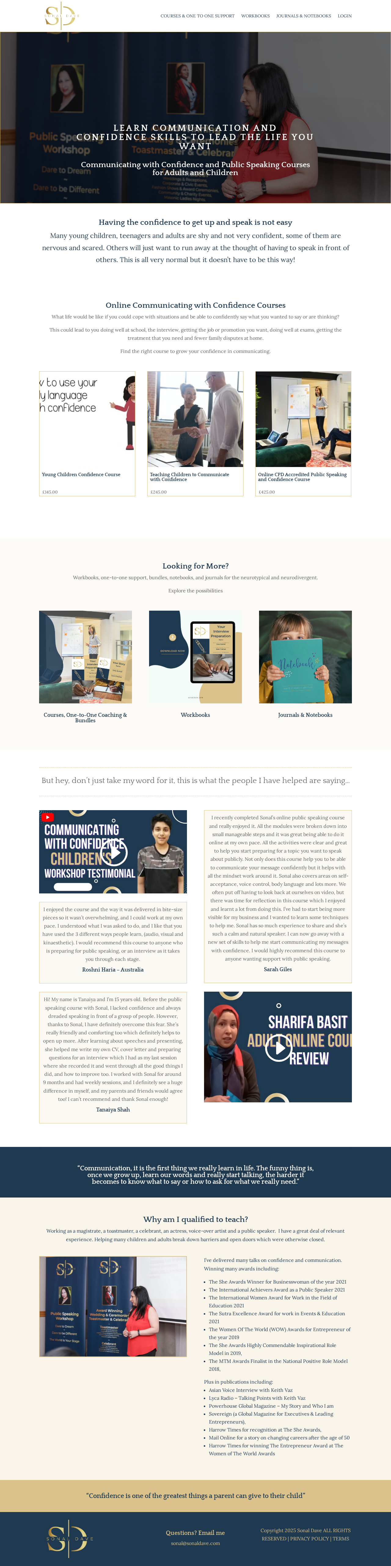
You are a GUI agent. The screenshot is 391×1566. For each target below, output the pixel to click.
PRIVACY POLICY (309, 1538)
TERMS (341, 1538)
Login (345, 16)
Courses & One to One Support (198, 16)
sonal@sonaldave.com (195, 1543)
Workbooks (255, 16)
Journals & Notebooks (303, 16)
